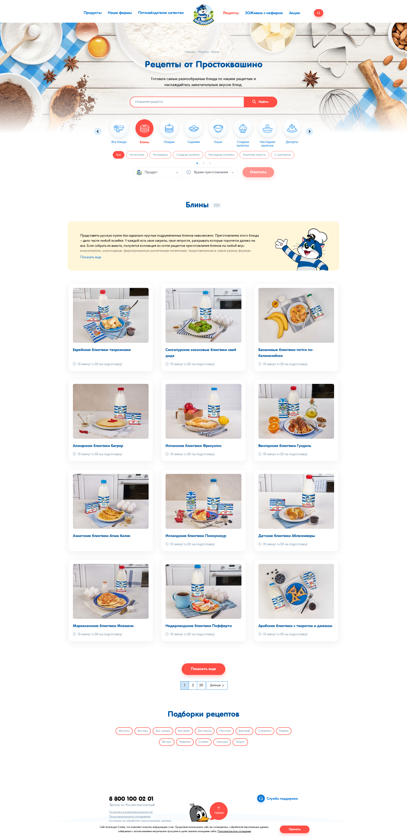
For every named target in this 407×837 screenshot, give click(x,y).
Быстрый (244, 731)
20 (201, 685)
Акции (294, 13)
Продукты (93, 13)
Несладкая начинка (221, 155)
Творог (240, 742)
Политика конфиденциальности (131, 812)
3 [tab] (210, 163)
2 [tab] (203, 163)
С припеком (283, 155)
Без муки (184, 731)
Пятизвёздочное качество (161, 13)
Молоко (124, 731)
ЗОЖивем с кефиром (264, 13)
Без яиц (143, 731)
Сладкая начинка (188, 155)
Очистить (258, 172)
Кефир (283, 731)
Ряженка (185, 742)
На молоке (137, 155)
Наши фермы (120, 13)
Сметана (222, 742)
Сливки (203, 742)
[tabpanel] (144, 131)
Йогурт (166, 742)
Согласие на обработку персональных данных (140, 821)
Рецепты (231, 13)
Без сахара (163, 731)
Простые (225, 731)
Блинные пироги (254, 155)
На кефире (160, 155)
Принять (295, 829)
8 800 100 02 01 (131, 798)
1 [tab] (197, 163)
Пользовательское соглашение (130, 816)
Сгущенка (264, 731)
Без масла (204, 731)
